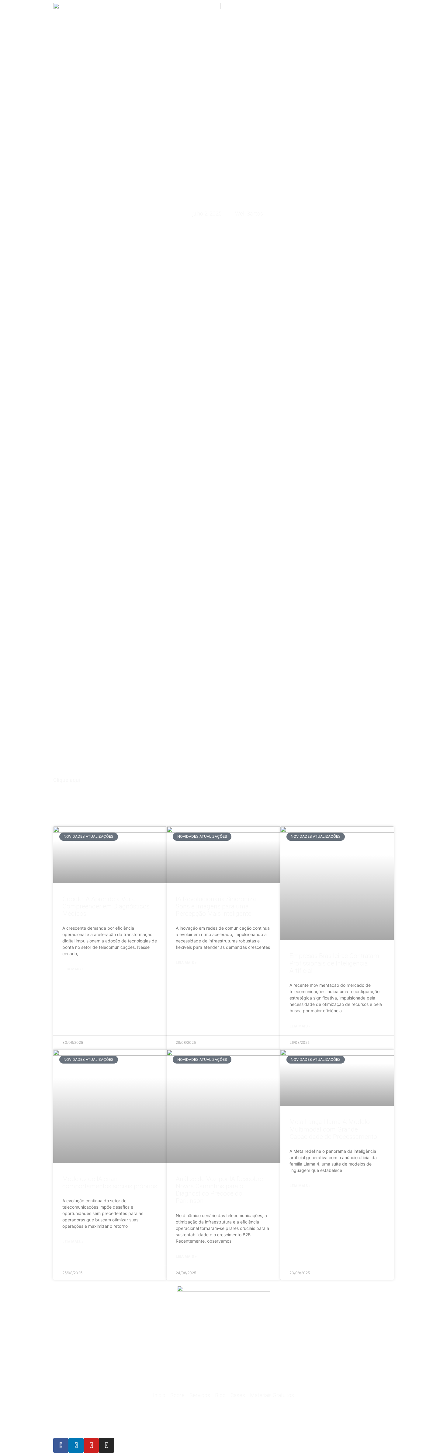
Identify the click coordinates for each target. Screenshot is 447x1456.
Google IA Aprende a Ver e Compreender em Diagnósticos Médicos (106, 906)
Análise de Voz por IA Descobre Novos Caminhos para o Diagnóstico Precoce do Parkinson (219, 1189)
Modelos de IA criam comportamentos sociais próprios (109, 1182)
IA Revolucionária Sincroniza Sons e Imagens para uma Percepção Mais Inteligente (216, 906)
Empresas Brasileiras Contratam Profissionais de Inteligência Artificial (334, 963)
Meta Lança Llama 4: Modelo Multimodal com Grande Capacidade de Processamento (333, 1129)
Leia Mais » (72, 969)
